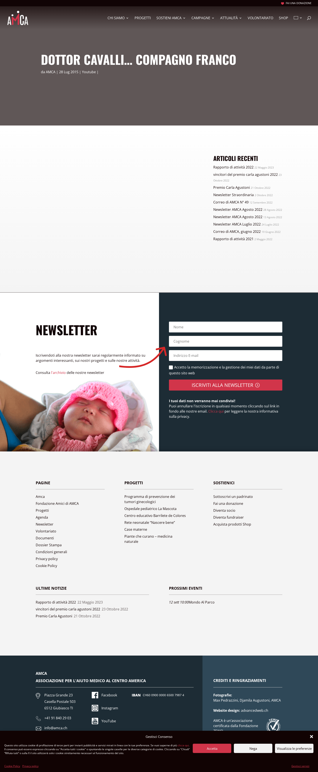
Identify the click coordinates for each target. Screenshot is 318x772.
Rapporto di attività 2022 (233, 167)
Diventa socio (224, 510)
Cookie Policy (12, 766)
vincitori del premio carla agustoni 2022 (245, 174)
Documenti (45, 538)
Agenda (42, 517)
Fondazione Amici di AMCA (57, 503)
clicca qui (183, 745)
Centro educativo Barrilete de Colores (155, 515)
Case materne (135, 529)
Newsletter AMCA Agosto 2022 (237, 209)
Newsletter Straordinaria (233, 194)
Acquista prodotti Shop (232, 524)
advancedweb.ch (254, 710)
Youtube (89, 72)
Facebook (109, 695)
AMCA (50, 72)
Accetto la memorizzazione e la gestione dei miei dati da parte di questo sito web (224, 370)
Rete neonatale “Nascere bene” (149, 522)
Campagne (200, 18)
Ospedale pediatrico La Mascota (150, 508)
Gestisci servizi (300, 766)
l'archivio (58, 372)
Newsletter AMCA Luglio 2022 (237, 224)
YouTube (108, 721)
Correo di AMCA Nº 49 (231, 202)
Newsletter (44, 524)
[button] (311, 736)
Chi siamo (116, 18)
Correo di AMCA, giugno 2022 (237, 231)
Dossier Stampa (49, 545)
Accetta (212, 748)
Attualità (229, 18)
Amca (40, 496)
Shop (283, 18)
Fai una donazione (299, 3)
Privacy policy (30, 766)
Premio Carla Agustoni (231, 187)
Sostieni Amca (168, 18)
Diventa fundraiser (228, 517)
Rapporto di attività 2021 (233, 239)
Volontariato (260, 18)
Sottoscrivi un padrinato (233, 496)
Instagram (109, 708)
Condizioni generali (51, 552)
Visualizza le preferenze (294, 748)
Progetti (143, 18)
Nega (253, 748)
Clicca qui (215, 411)
